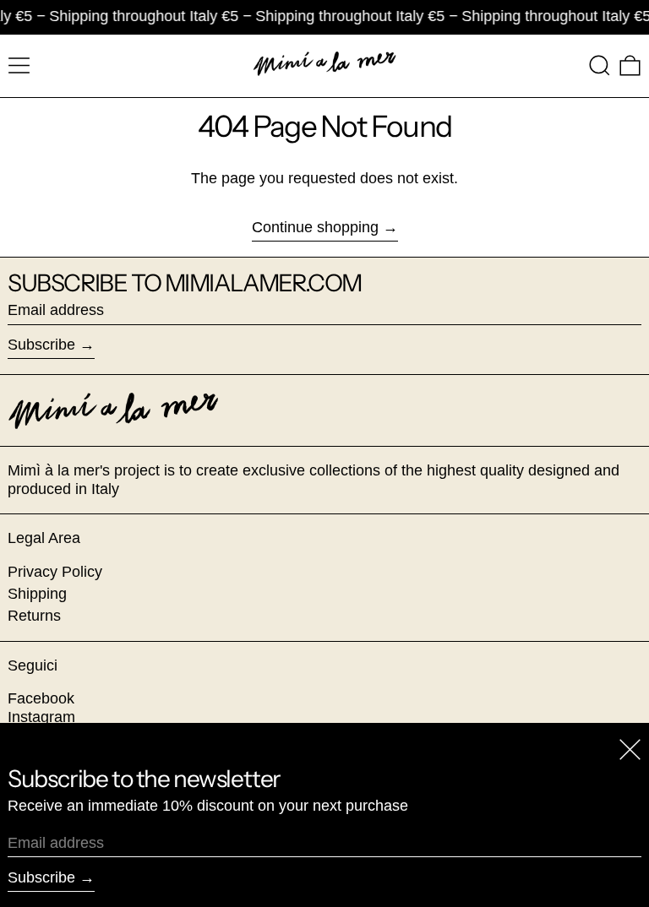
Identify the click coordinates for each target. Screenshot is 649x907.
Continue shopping (315, 227)
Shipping (37, 593)
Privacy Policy (55, 571)
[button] (599, 65)
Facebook (41, 698)
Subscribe (41, 344)
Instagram (41, 717)
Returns (34, 615)
